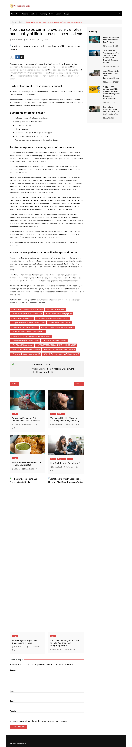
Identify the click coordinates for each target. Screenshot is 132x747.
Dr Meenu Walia (17, 40)
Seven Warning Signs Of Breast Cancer (26, 340)
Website (13, 711)
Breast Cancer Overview (56, 309)
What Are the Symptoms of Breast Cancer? (60, 349)
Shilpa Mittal (56, 649)
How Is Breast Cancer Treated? (60, 322)
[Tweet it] (22, 57)
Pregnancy (61, 459)
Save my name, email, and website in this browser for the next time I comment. (39, 721)
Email (12, 701)
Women (70, 459)
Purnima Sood (57, 424)
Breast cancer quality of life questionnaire (27, 314)
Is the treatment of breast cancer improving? (28, 331)
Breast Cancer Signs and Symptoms (60, 314)
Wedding (25, 14)
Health (46, 40)
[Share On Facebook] (17, 57)
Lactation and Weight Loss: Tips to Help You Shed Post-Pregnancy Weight (65, 643)
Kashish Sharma (19, 647)
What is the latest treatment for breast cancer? (62, 354)
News (51, 14)
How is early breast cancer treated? (25, 327)
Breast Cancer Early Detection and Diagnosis (28, 309)
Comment (14, 670)
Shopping (67, 14)
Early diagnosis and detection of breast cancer (29, 322)
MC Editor (17, 424)
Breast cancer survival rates (22, 318)
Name (12, 691)
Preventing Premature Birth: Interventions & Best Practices (111, 40)
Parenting (43, 14)
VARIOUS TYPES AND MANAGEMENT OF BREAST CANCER (57, 345)
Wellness (34, 14)
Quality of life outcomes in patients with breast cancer (31, 336)
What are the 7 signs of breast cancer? (26, 349)
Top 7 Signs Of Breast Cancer (22, 345)
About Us (14, 14)
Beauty (58, 14)
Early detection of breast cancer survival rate (53, 318)
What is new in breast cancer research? (26, 354)
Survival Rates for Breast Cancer (55, 340)
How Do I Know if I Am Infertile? (65, 463)
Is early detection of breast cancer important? (58, 327)
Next (77, 384)
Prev (15, 384)
